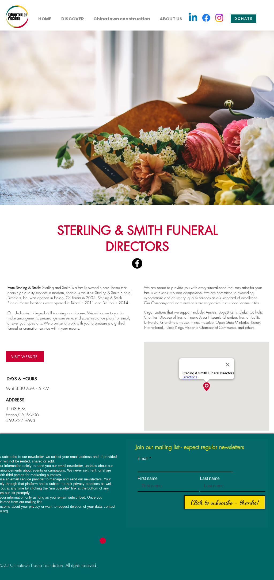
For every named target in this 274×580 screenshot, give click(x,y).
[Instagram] (219, 18)
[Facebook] (206, 18)
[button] (72, 16)
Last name (210, 478)
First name (148, 478)
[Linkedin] (193, 18)
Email (143, 459)
